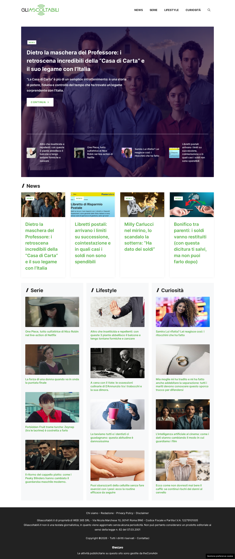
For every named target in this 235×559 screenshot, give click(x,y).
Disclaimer (142, 513)
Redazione (107, 513)
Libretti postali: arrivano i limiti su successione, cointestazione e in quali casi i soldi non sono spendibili (93, 243)
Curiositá (193, 10)
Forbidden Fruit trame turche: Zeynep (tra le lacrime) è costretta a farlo (49, 428)
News (138, 10)
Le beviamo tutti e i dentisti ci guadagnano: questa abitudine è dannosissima (111, 437)
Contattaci (143, 538)
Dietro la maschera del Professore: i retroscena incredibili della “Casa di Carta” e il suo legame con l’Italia (86, 60)
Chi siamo (92, 513)
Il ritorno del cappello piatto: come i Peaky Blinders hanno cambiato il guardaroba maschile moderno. (48, 478)
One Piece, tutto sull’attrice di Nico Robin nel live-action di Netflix (52, 333)
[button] (209, 10)
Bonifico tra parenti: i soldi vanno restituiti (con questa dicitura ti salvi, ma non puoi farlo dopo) (190, 243)
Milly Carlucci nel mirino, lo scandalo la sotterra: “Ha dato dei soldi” (139, 237)
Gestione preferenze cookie (220, 556)
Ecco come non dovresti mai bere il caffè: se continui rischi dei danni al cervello (179, 489)
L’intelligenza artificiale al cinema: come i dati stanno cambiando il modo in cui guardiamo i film (182, 437)
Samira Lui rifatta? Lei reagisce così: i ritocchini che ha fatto (147, 152)
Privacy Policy (124, 513)
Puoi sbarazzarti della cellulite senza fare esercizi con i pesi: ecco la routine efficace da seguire (117, 489)
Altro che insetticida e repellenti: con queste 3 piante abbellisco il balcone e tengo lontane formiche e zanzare (115, 335)
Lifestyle (171, 10)
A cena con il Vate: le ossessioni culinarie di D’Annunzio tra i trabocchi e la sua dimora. (116, 386)
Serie (153, 10)
